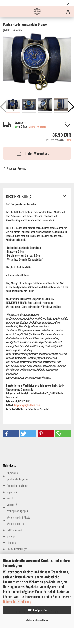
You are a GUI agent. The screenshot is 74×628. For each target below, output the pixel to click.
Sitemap (11, 536)
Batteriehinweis (14, 530)
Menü (6, 6)
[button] (11, 433)
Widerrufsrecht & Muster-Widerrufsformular (19, 520)
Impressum (12, 492)
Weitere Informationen (37, 620)
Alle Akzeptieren (37, 610)
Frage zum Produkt (16, 168)
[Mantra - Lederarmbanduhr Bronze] (37, 61)
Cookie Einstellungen (17, 549)
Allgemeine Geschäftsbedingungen (18, 476)
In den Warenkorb (37, 153)
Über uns (11, 542)
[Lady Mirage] (37, 11)
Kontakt (10, 498)
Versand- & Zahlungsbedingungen (17, 507)
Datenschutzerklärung (17, 601)
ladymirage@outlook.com (27, 405)
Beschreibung (18, 196)
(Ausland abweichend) (37, 126)
